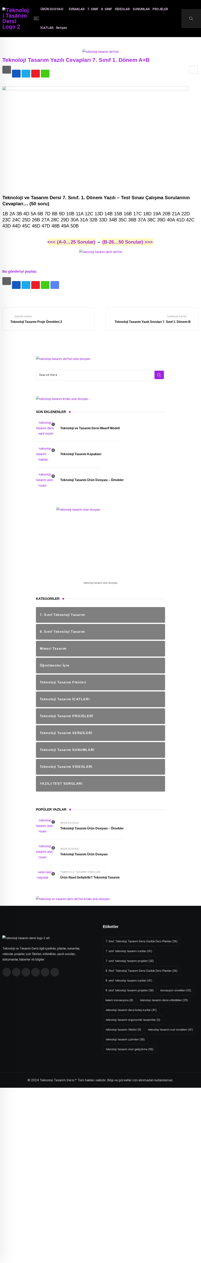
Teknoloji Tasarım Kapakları (80, 454)
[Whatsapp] (45, 74)
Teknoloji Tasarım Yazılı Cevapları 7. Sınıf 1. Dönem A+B (76, 60)
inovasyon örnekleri (175, 990)
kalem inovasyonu (119, 1000)
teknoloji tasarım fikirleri (123, 1029)
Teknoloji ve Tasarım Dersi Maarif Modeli (90, 428)
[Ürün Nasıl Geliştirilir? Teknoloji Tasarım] (46, 874)
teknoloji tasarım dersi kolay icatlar (131, 1010)
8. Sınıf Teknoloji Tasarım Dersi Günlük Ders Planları (141, 971)
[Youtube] (35, 74)
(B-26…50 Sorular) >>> (127, 242)
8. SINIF (106, 9)
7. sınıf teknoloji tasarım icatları (129, 951)
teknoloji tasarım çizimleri (125, 1039)
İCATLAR (46, 28)
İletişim (61, 28)
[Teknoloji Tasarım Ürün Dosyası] (46, 852)
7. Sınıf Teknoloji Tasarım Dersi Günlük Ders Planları (141, 941)
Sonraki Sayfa (177, 316)
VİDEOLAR (122, 9)
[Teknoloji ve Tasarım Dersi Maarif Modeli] (46, 428)
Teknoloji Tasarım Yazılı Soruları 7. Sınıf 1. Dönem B (153, 321)
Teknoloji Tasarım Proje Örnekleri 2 (36, 321)
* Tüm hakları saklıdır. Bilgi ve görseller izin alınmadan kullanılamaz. (124, 1080)
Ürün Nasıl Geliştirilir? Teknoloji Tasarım (90, 877)
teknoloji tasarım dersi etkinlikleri (164, 1000)
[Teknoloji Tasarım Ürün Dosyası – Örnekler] (46, 480)
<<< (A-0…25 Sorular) (71, 242)
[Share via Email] (193, 70)
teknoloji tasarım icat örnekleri (170, 1029)
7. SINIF (92, 9)
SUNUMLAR (141, 9)
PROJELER (160, 9)
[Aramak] (191, 18)
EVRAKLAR (77, 9)
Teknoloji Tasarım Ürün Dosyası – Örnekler (92, 480)
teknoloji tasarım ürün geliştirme (129, 1049)
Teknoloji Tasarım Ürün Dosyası (84, 854)
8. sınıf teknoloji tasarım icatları (129, 980)
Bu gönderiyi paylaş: (19, 271)
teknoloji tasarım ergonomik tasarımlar (133, 1020)
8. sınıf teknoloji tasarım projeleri (130, 990)
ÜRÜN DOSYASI (51, 9)
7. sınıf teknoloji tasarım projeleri (130, 961)
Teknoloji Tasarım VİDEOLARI (80, 872)
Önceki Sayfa (23, 316)
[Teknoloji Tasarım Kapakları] (46, 454)
